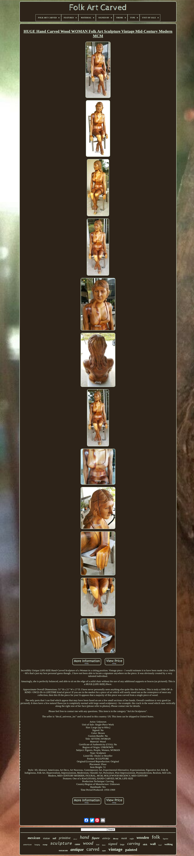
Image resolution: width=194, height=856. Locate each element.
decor (75, 839)
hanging (37, 845)
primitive (65, 838)
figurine (165, 839)
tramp (45, 845)
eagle (132, 839)
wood (88, 843)
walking (168, 844)
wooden (143, 837)
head (160, 845)
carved (92, 849)
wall (153, 844)
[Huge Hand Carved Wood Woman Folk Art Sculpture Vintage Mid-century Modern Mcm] (97, 70)
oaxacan (63, 850)
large (122, 844)
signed (112, 844)
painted (131, 850)
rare (104, 851)
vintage (115, 849)
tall (54, 838)
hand (84, 837)
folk (156, 837)
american (27, 844)
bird (97, 845)
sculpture (61, 843)
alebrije (106, 838)
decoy (115, 838)
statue (46, 838)
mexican (34, 838)
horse (103, 845)
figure (95, 838)
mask (124, 838)
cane (77, 844)
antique (77, 849)
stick (145, 844)
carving (133, 843)
